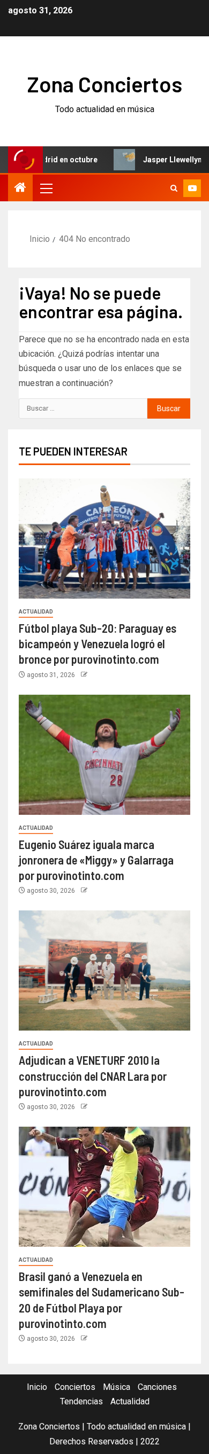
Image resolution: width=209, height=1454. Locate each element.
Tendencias (81, 1401)
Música (116, 1387)
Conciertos (75, 1387)
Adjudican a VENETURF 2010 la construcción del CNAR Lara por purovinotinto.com (93, 1075)
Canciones (157, 1387)
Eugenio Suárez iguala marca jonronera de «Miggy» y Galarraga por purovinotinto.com (96, 860)
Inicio (37, 1387)
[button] (45, 188)
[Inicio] (20, 188)
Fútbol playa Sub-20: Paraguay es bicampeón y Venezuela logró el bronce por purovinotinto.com (97, 643)
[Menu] (45, 188)
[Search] (174, 188)
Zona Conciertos (104, 84)
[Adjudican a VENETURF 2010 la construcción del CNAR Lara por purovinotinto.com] (104, 970)
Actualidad (36, 612)
